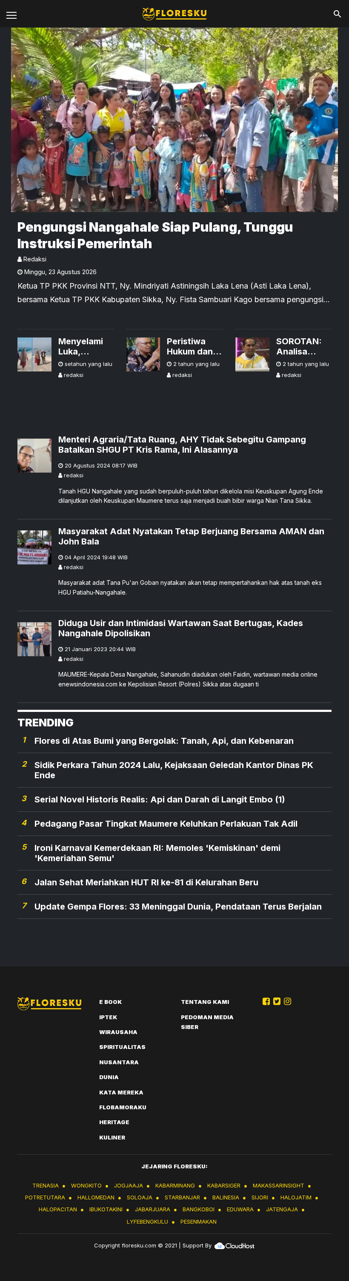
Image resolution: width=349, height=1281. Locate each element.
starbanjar (182, 1197)
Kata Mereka (121, 1092)
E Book (110, 1001)
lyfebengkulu (147, 1221)
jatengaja (282, 1209)
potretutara (45, 1197)
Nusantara (119, 1062)
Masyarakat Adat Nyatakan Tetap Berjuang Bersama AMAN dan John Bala (191, 536)
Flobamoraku (122, 1107)
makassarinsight (278, 1185)
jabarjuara (152, 1209)
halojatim (296, 1197)
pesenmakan (198, 1221)
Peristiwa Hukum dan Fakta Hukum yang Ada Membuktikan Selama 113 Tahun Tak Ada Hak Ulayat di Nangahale (195, 346)
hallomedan (95, 1197)
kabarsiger (223, 1185)
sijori (260, 1197)
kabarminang (175, 1185)
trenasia (45, 1185)
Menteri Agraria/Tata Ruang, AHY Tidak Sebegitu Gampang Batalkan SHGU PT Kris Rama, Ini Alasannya (182, 444)
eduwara (240, 1209)
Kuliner (112, 1137)
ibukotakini (106, 1209)
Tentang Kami (205, 1001)
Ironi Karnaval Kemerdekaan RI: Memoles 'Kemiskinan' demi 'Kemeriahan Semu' (157, 853)
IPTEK (108, 1017)
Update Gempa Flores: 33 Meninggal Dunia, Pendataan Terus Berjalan (178, 906)
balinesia (225, 1197)
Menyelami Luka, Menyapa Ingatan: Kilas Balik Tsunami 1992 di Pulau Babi (85, 346)
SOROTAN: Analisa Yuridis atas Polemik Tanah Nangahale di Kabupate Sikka (303, 346)
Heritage (114, 1122)
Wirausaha (118, 1032)
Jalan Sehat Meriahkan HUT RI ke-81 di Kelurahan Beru (146, 882)
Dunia (109, 1077)
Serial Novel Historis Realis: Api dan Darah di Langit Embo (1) (159, 799)
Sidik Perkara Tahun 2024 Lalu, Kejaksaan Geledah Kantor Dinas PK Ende (173, 770)
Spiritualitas (122, 1046)
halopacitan (58, 1209)
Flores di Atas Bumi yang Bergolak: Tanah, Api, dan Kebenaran (164, 741)
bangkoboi (199, 1209)
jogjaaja (128, 1185)
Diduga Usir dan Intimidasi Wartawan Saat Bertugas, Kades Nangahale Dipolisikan (180, 628)
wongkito (86, 1185)
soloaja (139, 1197)
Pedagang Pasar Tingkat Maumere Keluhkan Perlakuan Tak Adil (166, 824)
